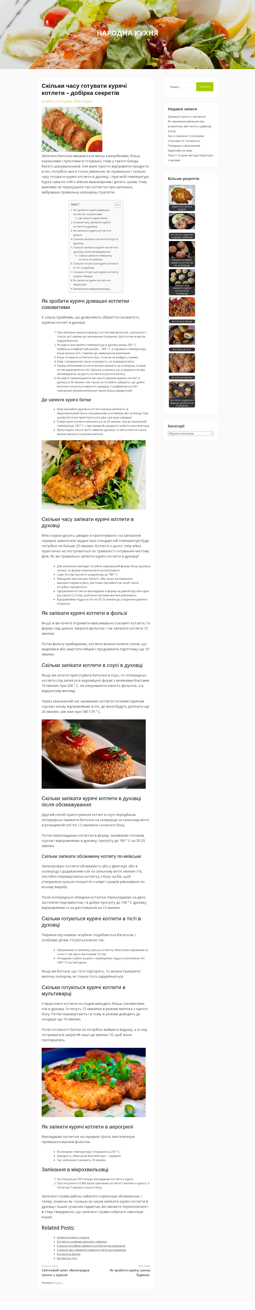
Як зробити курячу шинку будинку (130, 1270)
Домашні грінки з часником (187, 116)
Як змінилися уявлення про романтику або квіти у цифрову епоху (189, 126)
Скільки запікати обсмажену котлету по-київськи (95, 257)
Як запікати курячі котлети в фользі (92, 232)
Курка (88, 101)
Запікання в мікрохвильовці (91, 288)
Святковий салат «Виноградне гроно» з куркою (66, 1270)
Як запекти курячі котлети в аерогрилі (91, 282)
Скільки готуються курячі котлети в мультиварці (95, 274)
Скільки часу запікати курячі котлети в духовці (91, 224)
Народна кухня (127, 33)
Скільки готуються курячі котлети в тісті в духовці (95, 265)
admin (49, 101)
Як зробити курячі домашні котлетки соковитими (91, 212)
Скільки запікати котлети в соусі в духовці (95, 241)
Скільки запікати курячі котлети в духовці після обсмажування (95, 249)
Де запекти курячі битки (93, 218)
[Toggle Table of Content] (116, 205)
